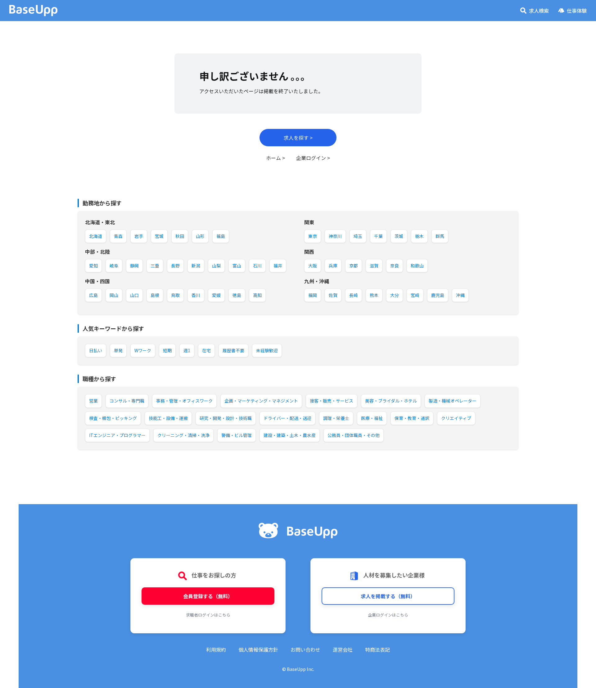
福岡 (312, 295)
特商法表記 (377, 649)
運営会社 (343, 649)
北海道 (95, 236)
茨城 (399, 236)
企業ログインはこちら (388, 615)
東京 (312, 236)
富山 (237, 265)
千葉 (378, 236)
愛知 (93, 265)
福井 (277, 265)
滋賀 (374, 265)
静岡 (134, 265)
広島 (93, 295)
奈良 (394, 265)
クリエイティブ (456, 418)
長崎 (353, 295)
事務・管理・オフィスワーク (184, 401)
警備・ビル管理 (236, 435)
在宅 (206, 350)
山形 (200, 236)
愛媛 (216, 295)
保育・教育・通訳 (412, 418)
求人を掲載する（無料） (388, 596)
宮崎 (415, 295)
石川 (257, 265)
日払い (95, 350)
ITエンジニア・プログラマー (117, 435)
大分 (394, 295)
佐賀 (333, 295)
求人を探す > (298, 137)
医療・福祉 (372, 418)
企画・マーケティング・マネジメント (261, 401)
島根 (155, 295)
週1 (186, 350)
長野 (175, 265)
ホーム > (275, 158)
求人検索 (539, 10)
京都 (353, 265)
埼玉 (358, 236)
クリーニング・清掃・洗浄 (183, 435)
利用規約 (216, 649)
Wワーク (142, 350)
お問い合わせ (305, 649)
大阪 (312, 265)
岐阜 (114, 265)
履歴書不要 (233, 350)
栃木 (419, 236)
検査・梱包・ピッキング (113, 418)
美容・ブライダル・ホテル (391, 401)
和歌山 (417, 265)
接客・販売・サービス (331, 401)
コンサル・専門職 (127, 401)
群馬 (440, 236)
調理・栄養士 (336, 418)
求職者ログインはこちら (208, 615)
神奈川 (335, 236)
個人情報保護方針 (258, 649)
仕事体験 (577, 10)
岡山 (114, 295)
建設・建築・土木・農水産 (290, 435)
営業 (93, 401)
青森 (118, 236)
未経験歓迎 (267, 350)
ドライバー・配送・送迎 (287, 418)
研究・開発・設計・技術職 (226, 418)
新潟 (196, 265)
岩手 (138, 236)
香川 (196, 295)
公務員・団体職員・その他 (353, 435)
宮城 (159, 236)
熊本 (374, 295)
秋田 (179, 236)
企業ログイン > (313, 158)
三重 (155, 265)
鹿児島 (437, 295)
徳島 (237, 295)
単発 (118, 350)
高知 (257, 295)
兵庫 (333, 265)
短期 (167, 350)
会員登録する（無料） (208, 596)
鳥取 (175, 295)
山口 (134, 295)
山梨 (216, 265)
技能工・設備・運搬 (168, 418)
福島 (220, 236)
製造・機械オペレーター (452, 401)
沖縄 (460, 295)
